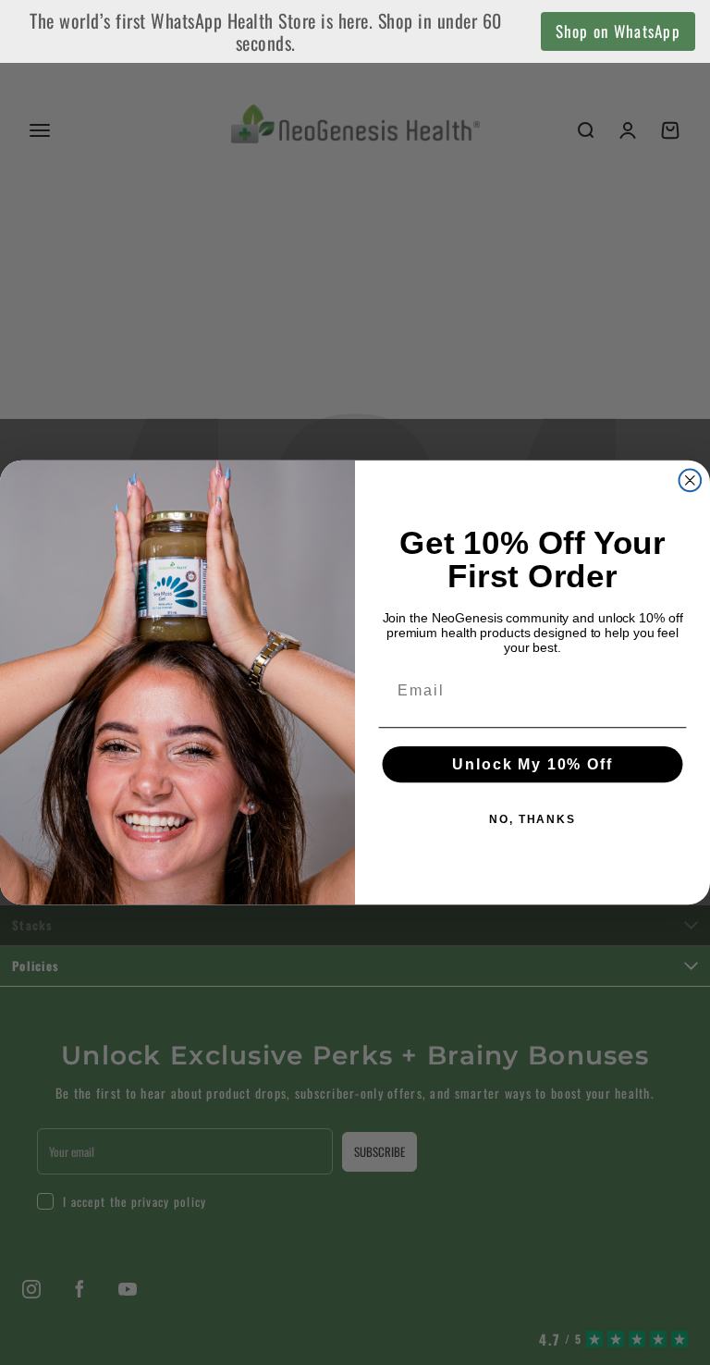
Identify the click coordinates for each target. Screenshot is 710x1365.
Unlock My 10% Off (532, 764)
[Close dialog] (690, 481)
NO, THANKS (532, 819)
